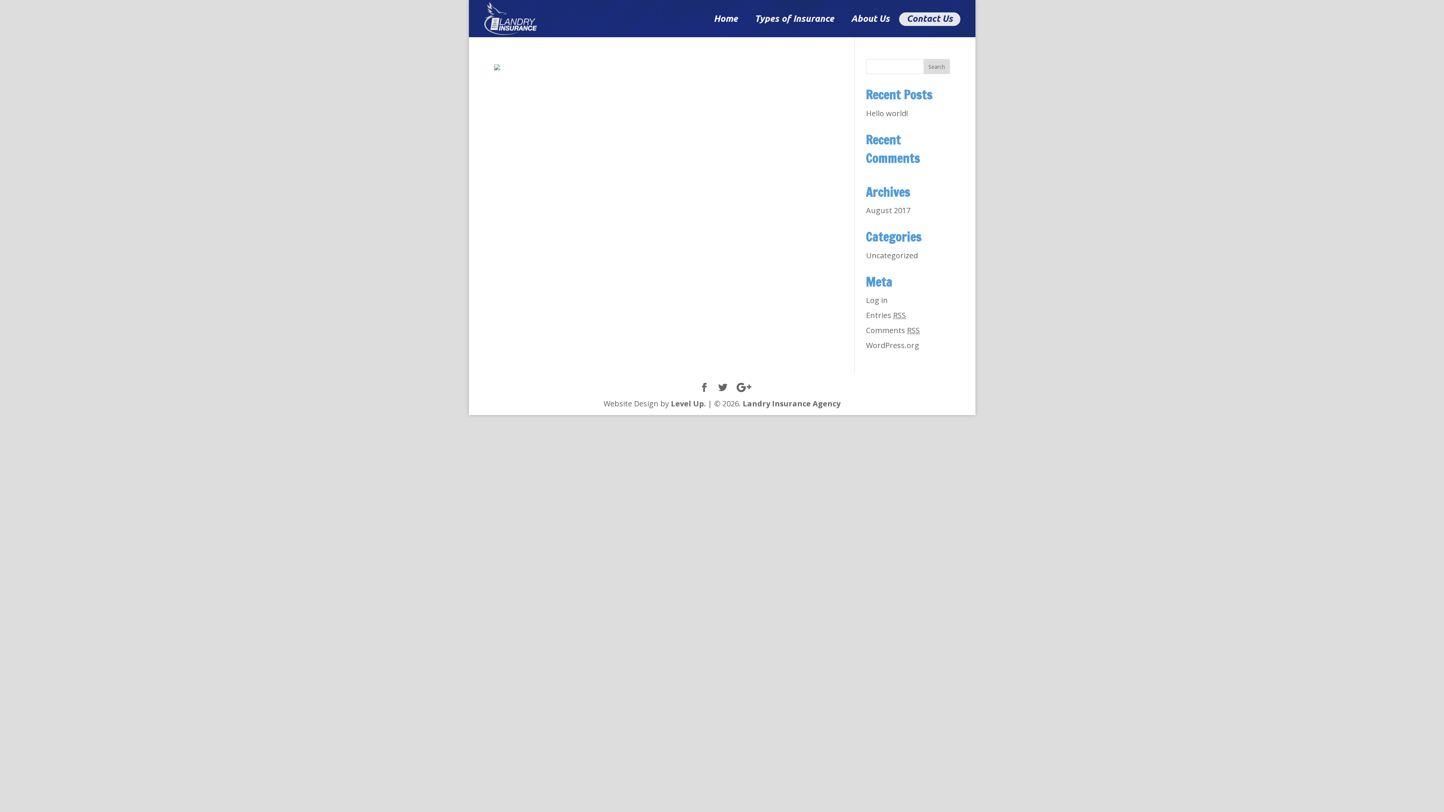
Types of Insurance (794, 19)
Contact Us (930, 19)
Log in (877, 300)
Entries (886, 315)
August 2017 (888, 210)
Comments (893, 330)
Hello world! (887, 113)
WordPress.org (892, 345)
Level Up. (688, 403)
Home (726, 19)
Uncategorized (892, 255)
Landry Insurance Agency (791, 403)
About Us (870, 19)
